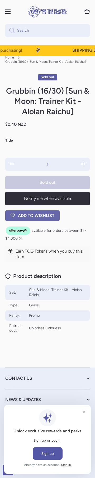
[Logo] (47, 11)
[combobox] (47, 30)
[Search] (10, 30)
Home (9, 57)
